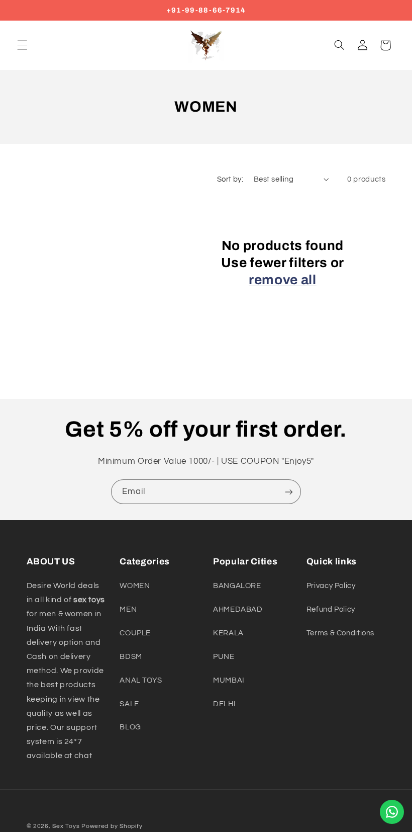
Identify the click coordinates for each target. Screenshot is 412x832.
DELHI (224, 704)
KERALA (228, 633)
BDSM (131, 656)
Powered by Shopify (111, 826)
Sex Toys (65, 826)
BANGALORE (237, 586)
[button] (22, 45)
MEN (128, 609)
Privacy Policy (331, 586)
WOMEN (135, 586)
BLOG (130, 727)
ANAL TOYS (141, 680)
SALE (129, 704)
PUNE (224, 656)
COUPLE (135, 633)
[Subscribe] (288, 491)
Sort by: (230, 179)
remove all (283, 280)
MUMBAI (229, 680)
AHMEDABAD (238, 609)
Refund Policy (330, 609)
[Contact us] (392, 812)
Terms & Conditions (340, 633)
